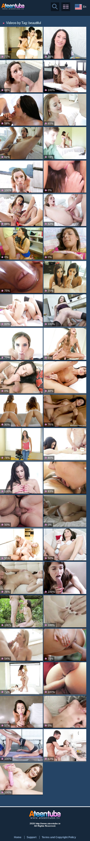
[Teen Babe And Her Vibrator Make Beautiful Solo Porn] (64, 511)
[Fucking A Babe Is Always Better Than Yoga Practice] (21, 745)
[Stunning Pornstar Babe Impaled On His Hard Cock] (21, 645)
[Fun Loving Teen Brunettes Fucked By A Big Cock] (21, 43)
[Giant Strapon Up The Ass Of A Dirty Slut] (64, 310)
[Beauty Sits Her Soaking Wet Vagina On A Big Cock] (64, 43)
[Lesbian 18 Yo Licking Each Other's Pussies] (64, 611)
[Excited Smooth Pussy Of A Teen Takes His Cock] (21, 243)
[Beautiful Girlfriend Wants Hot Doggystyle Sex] (21, 110)
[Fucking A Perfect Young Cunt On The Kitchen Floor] (64, 745)
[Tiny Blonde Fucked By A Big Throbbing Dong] (64, 210)
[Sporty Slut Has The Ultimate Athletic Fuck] (21, 712)
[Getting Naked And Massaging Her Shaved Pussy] (21, 478)
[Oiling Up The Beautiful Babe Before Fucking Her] (21, 143)
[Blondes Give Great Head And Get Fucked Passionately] (21, 277)
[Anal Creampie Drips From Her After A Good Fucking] (64, 76)
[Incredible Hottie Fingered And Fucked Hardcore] (64, 411)
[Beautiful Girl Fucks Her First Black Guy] (64, 544)
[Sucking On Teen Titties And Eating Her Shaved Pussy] (21, 578)
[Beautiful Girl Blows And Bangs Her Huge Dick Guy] (21, 779)
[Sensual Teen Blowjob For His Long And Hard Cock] (64, 377)
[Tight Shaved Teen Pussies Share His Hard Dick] (64, 177)
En (84, 6)
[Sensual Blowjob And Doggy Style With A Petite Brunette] (64, 578)
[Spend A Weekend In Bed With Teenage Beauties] (21, 678)
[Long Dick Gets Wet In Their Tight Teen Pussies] (64, 678)
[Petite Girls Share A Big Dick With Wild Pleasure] (64, 277)
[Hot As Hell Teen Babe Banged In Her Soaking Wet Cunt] (21, 377)
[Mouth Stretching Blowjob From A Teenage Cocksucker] (21, 344)
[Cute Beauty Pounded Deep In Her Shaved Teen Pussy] (21, 210)
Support (31, 837)
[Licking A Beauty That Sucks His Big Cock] (21, 177)
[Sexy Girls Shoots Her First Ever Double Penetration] (21, 444)
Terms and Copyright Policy (59, 837)
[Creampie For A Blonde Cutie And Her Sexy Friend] (21, 544)
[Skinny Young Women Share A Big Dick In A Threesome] (64, 344)
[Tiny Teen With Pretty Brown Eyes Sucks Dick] (64, 110)
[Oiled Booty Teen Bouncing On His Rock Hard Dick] (64, 243)
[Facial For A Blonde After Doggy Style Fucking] (21, 511)
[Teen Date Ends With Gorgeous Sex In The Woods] (21, 611)
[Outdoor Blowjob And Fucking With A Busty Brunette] (64, 645)
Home (17, 837)
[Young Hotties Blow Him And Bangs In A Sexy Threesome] (64, 478)
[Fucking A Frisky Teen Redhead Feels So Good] (64, 712)
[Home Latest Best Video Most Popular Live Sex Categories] (65, 6)
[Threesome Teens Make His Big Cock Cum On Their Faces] (64, 444)
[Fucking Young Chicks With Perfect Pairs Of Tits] (21, 411)
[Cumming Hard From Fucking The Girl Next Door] (21, 76)
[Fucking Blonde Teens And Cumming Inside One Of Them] (21, 310)
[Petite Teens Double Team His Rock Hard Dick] (64, 143)
